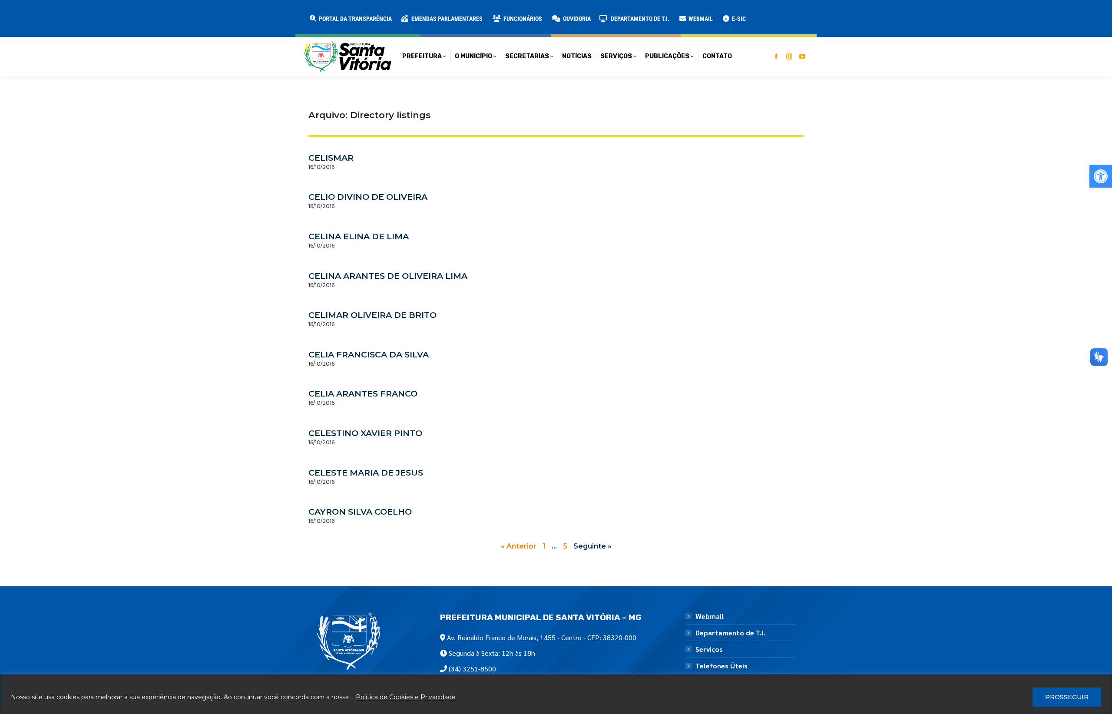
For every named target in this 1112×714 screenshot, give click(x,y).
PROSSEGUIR (1067, 697)
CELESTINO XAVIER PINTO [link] (365, 433)
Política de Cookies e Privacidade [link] (406, 697)
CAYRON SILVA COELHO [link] (360, 511)
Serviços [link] (709, 649)
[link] (1100, 176)
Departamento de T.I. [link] (730, 633)
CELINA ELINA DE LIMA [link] (358, 236)
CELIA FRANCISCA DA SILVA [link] (368, 354)
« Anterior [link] (518, 546)
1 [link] (544, 546)
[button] (139, 13)
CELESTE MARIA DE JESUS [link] (365, 472)
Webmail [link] (709, 616)
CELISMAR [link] (331, 157)
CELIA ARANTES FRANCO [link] (362, 393)
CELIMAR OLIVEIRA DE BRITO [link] (372, 315)
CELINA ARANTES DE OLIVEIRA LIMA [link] (387, 276)
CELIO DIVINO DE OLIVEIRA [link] (367, 197)
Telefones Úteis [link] (721, 666)
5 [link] (565, 546)
